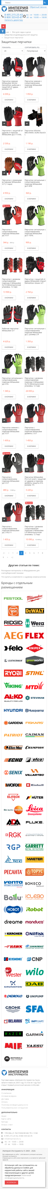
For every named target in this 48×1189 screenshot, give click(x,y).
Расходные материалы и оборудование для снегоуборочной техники (20, 571)
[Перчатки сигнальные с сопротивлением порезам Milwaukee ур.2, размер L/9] (35, 314)
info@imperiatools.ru (12, 1139)
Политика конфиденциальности (14, 1105)
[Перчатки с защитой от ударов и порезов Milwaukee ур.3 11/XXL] (12, 116)
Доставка (5, 1099)
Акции (3, 1116)
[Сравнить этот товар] (4, 74)
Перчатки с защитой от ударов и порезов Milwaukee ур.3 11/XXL (12, 132)
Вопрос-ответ (7, 1124)
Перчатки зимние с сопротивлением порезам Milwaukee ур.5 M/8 (33, 84)
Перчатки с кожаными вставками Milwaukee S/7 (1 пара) (12, 182)
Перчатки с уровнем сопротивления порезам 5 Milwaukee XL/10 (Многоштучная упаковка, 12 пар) (34, 382)
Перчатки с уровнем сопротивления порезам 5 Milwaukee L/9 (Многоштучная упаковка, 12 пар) (34, 530)
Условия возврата (8, 1096)
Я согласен (11, 1182)
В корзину (9, 100)
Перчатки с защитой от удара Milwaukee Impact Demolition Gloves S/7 (35, 281)
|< (4, 553)
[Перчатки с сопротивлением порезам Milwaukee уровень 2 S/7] (35, 413)
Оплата (4, 1102)
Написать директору (14, 20)
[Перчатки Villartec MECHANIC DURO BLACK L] (35, 116)
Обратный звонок (38, 7)
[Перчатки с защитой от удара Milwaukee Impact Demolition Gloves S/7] (35, 265)
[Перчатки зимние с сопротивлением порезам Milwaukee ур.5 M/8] (35, 67)
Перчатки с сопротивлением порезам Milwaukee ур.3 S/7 (10, 232)
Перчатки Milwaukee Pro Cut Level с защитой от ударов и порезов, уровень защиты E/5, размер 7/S (35, 481)
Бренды (4, 1122)
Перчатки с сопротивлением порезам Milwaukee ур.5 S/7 (10, 480)
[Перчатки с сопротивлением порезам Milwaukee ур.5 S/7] (12, 463)
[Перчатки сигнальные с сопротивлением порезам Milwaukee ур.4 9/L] (12, 364)
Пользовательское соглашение (14, 1108)
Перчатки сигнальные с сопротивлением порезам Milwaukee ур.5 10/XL (35, 232)
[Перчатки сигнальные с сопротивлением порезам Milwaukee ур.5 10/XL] (35, 215)
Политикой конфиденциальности (18, 1176)
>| (12, 557)
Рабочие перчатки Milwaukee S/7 (10, 329)
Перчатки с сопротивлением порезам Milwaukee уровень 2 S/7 (33, 430)
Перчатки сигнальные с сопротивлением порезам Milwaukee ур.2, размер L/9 (35, 331)
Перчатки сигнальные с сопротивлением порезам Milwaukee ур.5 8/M (35, 183)
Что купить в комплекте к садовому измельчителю (23, 577)
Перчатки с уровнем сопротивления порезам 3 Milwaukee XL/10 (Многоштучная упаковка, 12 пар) (11, 283)
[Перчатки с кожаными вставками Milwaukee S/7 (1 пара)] (12, 166)
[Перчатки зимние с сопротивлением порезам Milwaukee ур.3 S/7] (12, 413)
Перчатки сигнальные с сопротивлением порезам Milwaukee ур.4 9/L (12, 381)
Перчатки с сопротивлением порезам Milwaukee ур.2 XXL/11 (10, 529)
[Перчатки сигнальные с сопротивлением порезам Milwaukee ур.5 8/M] (35, 166)
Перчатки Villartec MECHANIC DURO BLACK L (35, 132)
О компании (6, 1093)
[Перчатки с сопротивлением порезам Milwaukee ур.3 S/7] (12, 215)
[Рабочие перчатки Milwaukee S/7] (12, 314)
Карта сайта (6, 1119)
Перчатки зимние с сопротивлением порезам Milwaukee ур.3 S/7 (10, 430)
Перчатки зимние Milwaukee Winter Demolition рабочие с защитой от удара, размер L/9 (11, 85)
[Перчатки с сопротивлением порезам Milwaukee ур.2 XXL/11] (12, 512)
